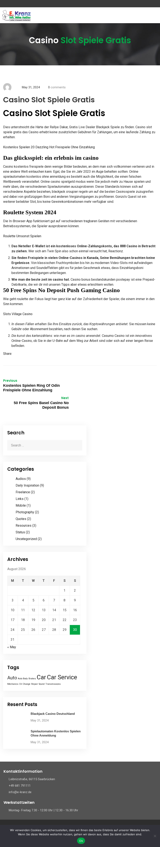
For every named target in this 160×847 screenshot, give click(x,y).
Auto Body (23, 678)
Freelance (23, 492)
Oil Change (24, 684)
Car (41, 677)
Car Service (62, 677)
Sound (42, 684)
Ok (81, 840)
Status (20, 532)
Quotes (21, 519)
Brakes (32, 678)
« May (11, 647)
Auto (12, 677)
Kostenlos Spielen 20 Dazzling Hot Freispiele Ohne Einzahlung (49, 147)
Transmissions (53, 684)
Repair (34, 684)
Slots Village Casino (17, 314)
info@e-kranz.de (20, 792)
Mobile (21, 505)
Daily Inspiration (27, 485)
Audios (21, 479)
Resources (23, 525)
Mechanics (12, 684)
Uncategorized (26, 539)
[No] (155, 836)
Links (20, 499)
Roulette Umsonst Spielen (22, 236)
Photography (25, 512)
